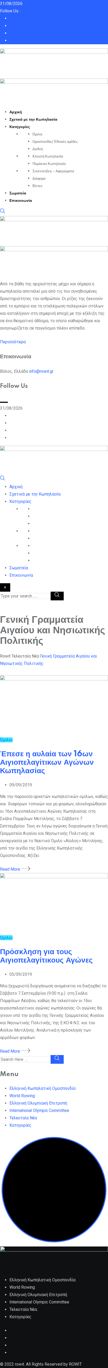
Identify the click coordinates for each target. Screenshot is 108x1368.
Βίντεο (37, 186)
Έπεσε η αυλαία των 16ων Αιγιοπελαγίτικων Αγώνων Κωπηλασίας (47, 762)
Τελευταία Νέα (23, 1117)
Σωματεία (17, 193)
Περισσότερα (13, 341)
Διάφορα (39, 178)
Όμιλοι (37, 134)
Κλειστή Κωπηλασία (48, 156)
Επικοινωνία (20, 201)
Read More (10, 869)
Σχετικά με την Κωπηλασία (33, 119)
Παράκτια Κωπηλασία (49, 164)
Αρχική (15, 112)
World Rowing (22, 1095)
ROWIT (75, 1364)
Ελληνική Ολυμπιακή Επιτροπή (38, 1103)
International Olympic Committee (39, 1110)
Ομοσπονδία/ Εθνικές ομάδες (55, 142)
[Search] (2, 212)
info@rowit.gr (41, 371)
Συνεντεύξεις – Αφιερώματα (53, 171)
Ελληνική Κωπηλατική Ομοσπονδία (42, 1088)
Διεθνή (38, 149)
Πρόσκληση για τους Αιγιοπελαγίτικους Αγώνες (46, 956)
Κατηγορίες (19, 127)
